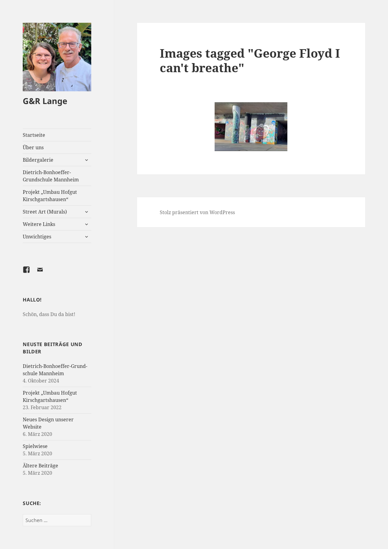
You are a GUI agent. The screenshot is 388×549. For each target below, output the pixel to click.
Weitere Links (39, 224)
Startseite (34, 135)
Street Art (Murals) (45, 211)
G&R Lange (45, 100)
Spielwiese (35, 446)
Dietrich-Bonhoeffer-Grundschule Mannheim (51, 176)
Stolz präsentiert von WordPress (197, 212)
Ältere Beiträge (40, 465)
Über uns (33, 147)
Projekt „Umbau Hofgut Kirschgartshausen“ (50, 196)
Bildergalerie (38, 160)
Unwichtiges (37, 236)
